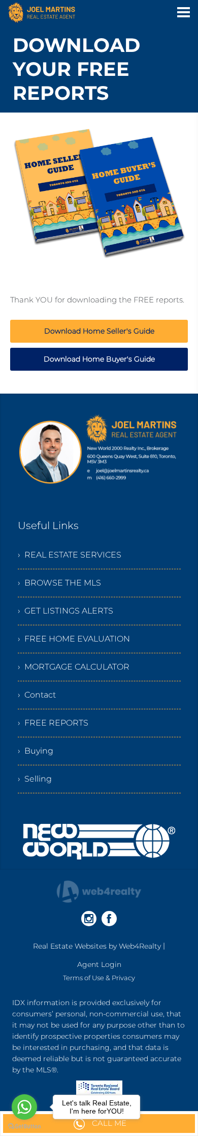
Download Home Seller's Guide (99, 331)
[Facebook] (109, 918)
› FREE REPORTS (53, 723)
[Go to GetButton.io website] (24, 1126)
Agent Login (99, 964)
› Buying (35, 751)
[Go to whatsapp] (24, 1107)
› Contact (37, 695)
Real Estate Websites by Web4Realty (97, 946)
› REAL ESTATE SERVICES (69, 555)
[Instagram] (88, 918)
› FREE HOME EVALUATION (74, 639)
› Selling (35, 779)
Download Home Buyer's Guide (99, 359)
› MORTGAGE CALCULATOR (73, 667)
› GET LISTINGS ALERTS (65, 611)
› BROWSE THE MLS (59, 583)
